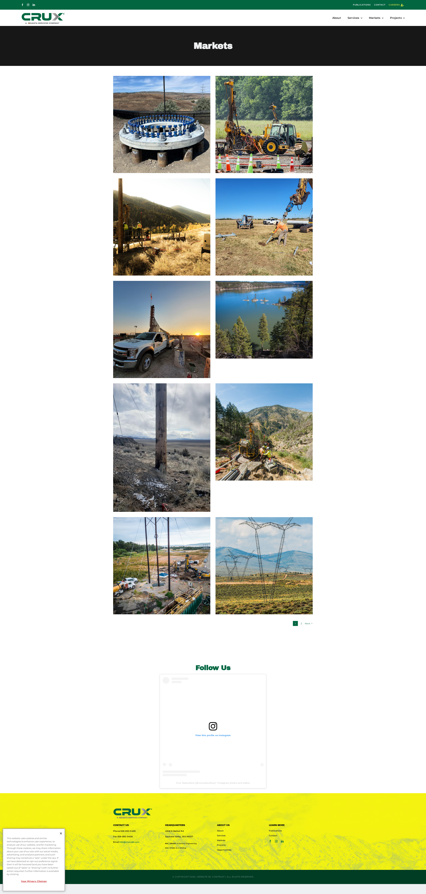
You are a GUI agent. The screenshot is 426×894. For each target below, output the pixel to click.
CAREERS (394, 4)
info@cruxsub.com (129, 842)
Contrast (218, 877)
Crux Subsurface (185, 783)
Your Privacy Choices (34, 881)
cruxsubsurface (206, 783)
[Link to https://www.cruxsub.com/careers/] (402, 5)
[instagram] (28, 5)
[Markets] (161, 124)
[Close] (61, 833)
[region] (34, 859)
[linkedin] (34, 5)
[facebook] (22, 5)
